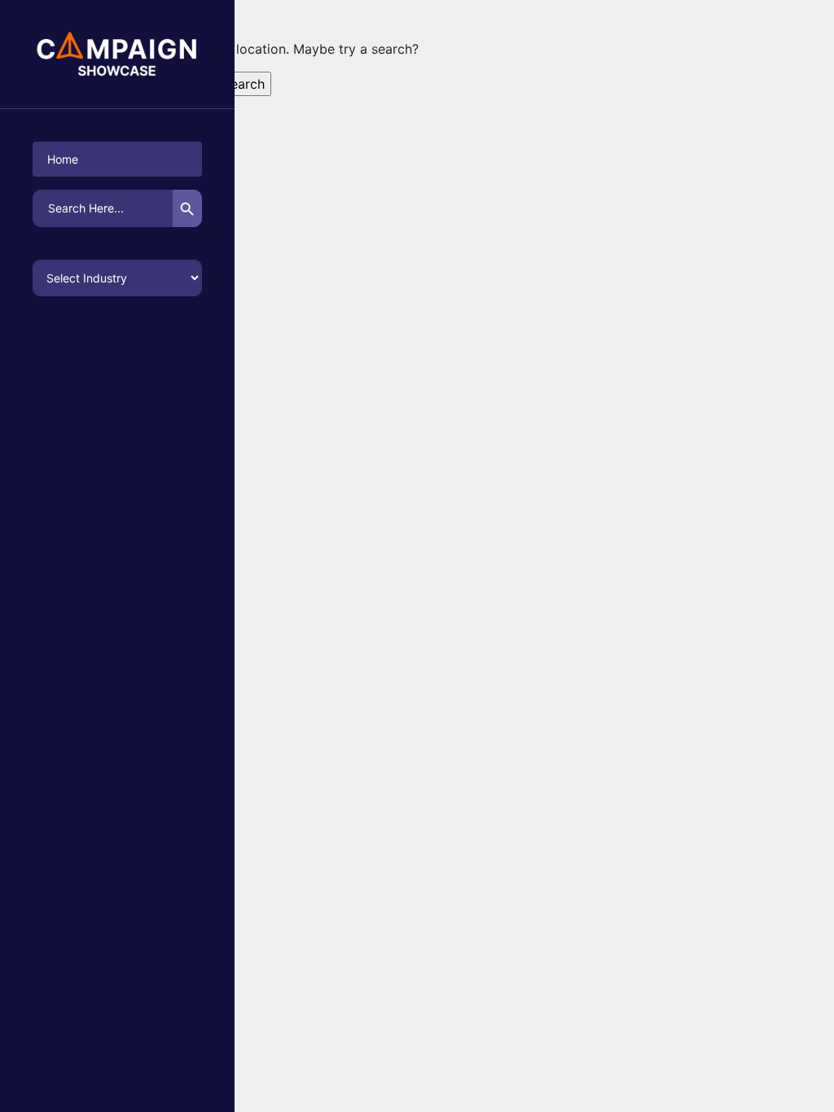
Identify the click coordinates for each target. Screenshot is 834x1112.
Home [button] (62, 159)
